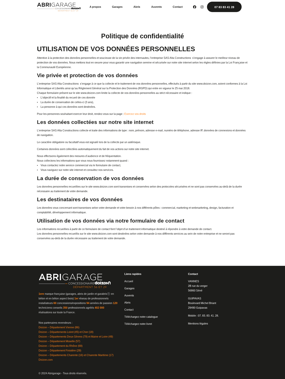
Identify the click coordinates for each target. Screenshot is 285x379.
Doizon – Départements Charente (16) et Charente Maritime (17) (76, 355)
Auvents (156, 6)
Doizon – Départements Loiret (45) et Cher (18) (66, 332)
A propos (95, 6)
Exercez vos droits (135, 114)
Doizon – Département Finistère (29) (60, 350)
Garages (117, 6)
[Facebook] (194, 7)
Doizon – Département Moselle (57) (59, 341)
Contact (178, 6)
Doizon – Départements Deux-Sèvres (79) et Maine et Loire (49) (76, 336)
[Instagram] (202, 7)
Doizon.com (46, 359)
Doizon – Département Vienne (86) (59, 327)
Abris (136, 6)
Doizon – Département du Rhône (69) (60, 345)
